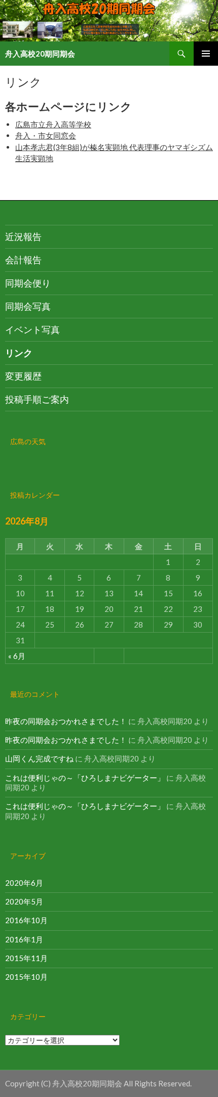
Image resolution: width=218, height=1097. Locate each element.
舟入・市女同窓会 (45, 135)
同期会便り (28, 283)
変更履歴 (23, 375)
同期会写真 (28, 306)
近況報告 (23, 236)
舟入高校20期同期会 (40, 53)
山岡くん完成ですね (39, 758)
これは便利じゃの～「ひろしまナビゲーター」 (85, 777)
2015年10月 (26, 976)
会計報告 (23, 259)
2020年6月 (24, 882)
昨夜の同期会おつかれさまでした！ (66, 721)
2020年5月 (24, 901)
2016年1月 (24, 939)
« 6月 (16, 655)
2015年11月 (26, 958)
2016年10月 (26, 920)
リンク (18, 352)
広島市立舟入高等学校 (53, 124)
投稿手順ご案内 (37, 399)
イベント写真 (32, 329)
